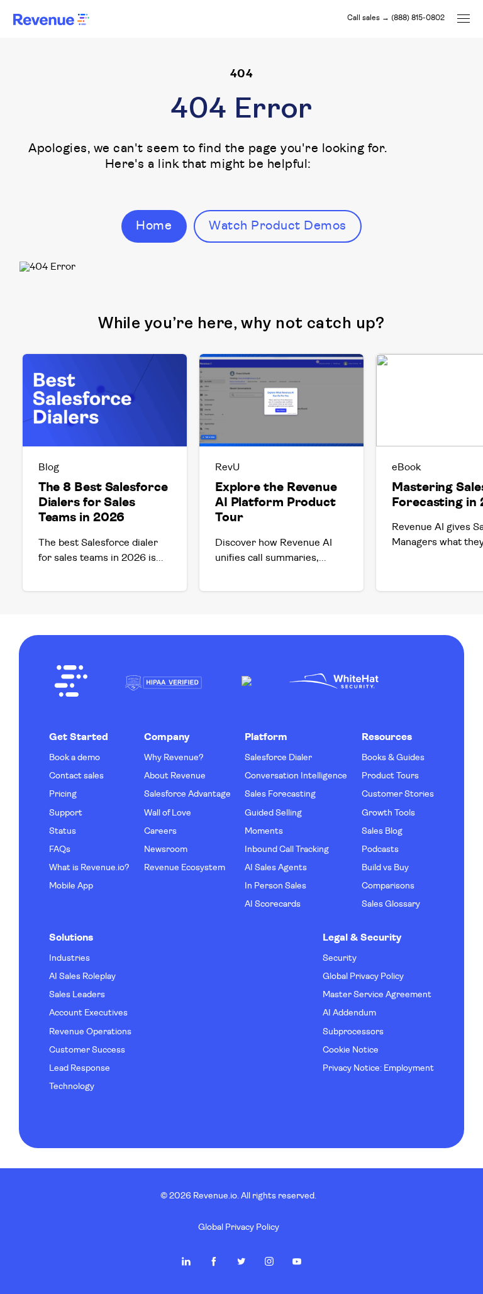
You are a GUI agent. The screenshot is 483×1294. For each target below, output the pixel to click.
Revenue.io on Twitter (241, 1261)
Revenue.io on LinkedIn (186, 1261)
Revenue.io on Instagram (269, 1261)
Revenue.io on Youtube (297, 1261)
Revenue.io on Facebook (214, 1261)
